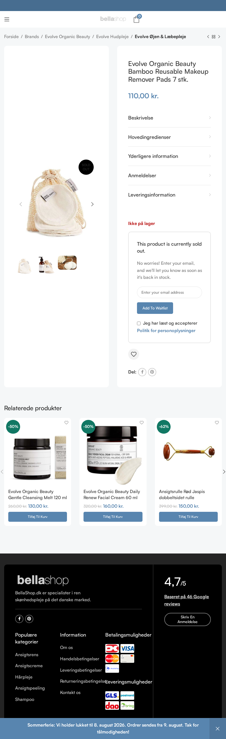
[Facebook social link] (142, 372)
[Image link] (42, 580)
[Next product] (219, 37)
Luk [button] (217, 728)
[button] (37, 517)
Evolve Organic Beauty (67, 36)
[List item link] (33, 654)
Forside (11, 36)
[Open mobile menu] (6, 19)
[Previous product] (208, 37)
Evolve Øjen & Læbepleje (160, 36)
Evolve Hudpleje (112, 36)
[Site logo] (113, 19)
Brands (32, 36)
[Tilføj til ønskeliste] (133, 354)
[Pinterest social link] (152, 372)
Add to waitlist (155, 308)
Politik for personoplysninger (166, 330)
